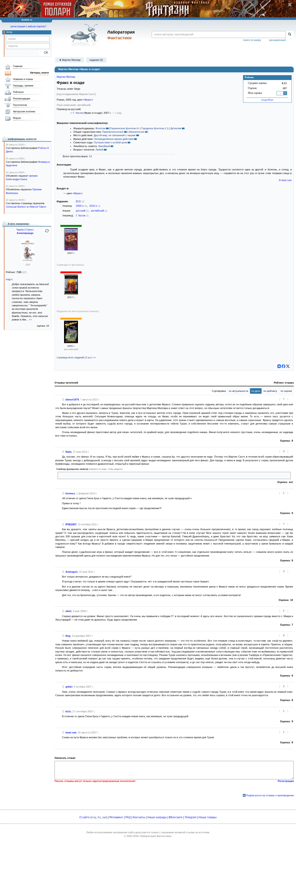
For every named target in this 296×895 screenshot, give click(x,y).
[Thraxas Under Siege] (71, 342)
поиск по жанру (252, 40)
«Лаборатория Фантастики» (155, 836)
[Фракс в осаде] (71, 249)
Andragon (71, 571)
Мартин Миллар (66, 76)
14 (90, 156)
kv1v (68, 711)
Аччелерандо (25, 233)
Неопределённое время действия (113, 139)
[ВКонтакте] (279, 366)
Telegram (191, 817)
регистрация (18, 26)
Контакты (139, 817)
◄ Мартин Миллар (69, 59)
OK (44, 52)
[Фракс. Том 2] (71, 293)
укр (104, 817)
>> (30, 319)
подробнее (267, 99)
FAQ (128, 817)
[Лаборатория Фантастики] (85, 35)
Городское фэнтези (152, 128)
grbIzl (68, 686)
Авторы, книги (39, 72)
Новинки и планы (23, 79)
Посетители (20, 105)
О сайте (84, 817)
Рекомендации (21, 98)
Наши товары (208, 817)
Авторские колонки (24, 111)
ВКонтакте (176, 817)
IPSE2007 (71, 524)
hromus (70, 493)
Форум (17, 118)
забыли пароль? (36, 26)
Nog (68, 635)
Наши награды (157, 817)
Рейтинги (18, 92)
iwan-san (286, 180)
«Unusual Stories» (16, 206)
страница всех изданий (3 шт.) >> (76, 357)
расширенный (277, 40)
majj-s (9, 279)
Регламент (116, 817)
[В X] (288, 366)
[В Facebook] (283, 366)
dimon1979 (72, 399)
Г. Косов (78, 112)
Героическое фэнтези (123, 128)
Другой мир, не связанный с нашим (115, 135)
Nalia (68, 451)
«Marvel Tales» (37, 206)
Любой (99, 149)
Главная (17, 66)
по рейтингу (270, 391)
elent (68, 611)
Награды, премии (23, 85)
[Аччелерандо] (28, 260)
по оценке (286, 391)
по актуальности (238, 391)
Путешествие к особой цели (110, 142)
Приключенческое (112, 131)
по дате (255, 391)
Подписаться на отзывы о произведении (270, 795)
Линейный (104, 146)
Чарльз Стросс (25, 229)
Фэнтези (100, 128)
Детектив (175, 128)
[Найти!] (290, 34)
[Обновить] (47, 232)
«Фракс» (88, 99)
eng (93, 817)
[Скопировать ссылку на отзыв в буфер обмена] (63, 399)
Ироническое (137, 131)
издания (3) (96, 59)
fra (99, 817)
